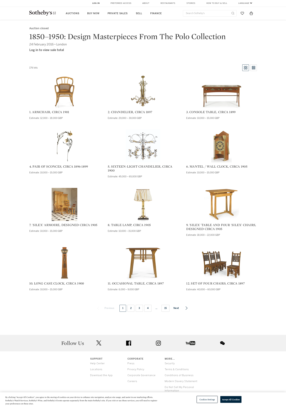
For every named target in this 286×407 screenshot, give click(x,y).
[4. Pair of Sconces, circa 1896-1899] (64, 145)
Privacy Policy (135, 369)
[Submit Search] (233, 13)
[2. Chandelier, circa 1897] (143, 91)
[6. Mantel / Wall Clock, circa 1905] (221, 145)
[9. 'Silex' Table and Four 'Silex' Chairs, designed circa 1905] (221, 204)
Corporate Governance (141, 375)
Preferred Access (121, 3)
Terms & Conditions (177, 369)
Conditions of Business (179, 375)
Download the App (101, 375)
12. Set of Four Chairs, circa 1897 (215, 283)
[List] (253, 67)
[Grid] (245, 67)
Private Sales (118, 13)
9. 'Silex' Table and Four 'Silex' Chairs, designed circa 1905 (221, 227)
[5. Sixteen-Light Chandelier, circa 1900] (143, 145)
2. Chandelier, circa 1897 (130, 112)
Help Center (97, 363)
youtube (190, 343)
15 (165, 308)
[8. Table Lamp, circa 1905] (143, 204)
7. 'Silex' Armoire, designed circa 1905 (63, 225)
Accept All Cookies (231, 399)
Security (170, 363)
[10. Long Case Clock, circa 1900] (64, 262)
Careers (132, 381)
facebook (128, 343)
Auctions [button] (72, 13)
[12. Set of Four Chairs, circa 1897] (221, 264)
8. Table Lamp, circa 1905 (129, 225)
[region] (143, 399)
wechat (222, 343)
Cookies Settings (207, 399)
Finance (156, 13)
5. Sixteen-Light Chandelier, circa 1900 (140, 168)
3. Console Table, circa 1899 (211, 112)
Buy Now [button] (93, 13)
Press (131, 363)
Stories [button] (191, 3)
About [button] (145, 3)
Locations (96, 369)
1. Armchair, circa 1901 (49, 112)
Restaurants (168, 3)
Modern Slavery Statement (181, 381)
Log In (96, 3)
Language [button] (243, 3)
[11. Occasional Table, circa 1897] (143, 262)
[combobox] (210, 13)
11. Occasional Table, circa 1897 (136, 283)
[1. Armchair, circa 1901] (64, 91)
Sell (139, 13)
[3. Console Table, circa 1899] (221, 96)
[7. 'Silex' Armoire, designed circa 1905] (64, 204)
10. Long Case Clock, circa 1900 (56, 283)
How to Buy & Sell (216, 3)
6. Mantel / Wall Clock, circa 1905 (216, 166)
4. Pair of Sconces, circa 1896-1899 (58, 166)
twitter (98, 343)
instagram (158, 343)
